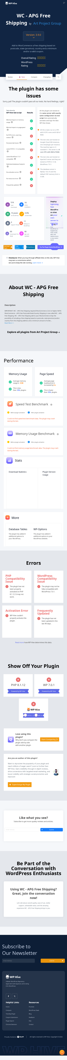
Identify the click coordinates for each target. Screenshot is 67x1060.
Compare (34, 77)
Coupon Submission (12, 1017)
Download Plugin (6, 247)
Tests (23, 77)
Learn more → (37, 263)
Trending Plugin (10, 1014)
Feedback (32, 1017)
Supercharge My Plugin (21, 784)
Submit (51, 830)
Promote (31, 1007)
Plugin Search (10, 1021)
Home (7, 1007)
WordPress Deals (34, 1010)
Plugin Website (17, 247)
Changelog (46, 77)
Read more (19, 642)
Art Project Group (47, 23)
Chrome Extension (11, 1024)
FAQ (30, 1021)
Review (10, 77)
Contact (31, 1024)
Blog (30, 1014)
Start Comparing (49, 739)
